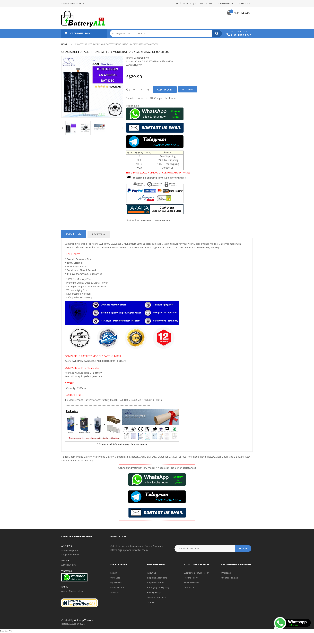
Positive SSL (6, 631)
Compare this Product (165, 98)
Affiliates (114, 592)
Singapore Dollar (71, 3)
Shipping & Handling (157, 577)
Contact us (189, 587)
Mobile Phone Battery (80, 456)
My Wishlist (116, 582)
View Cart (115, 577)
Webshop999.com (83, 620)
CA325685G (164, 456)
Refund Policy (191, 577)
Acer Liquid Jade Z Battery (230, 456)
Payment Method (155, 582)
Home (64, 44)
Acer (142, 456)
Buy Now (187, 89)
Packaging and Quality (158, 587)
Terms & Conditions (156, 597)
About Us (151, 572)
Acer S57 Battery (84, 460)
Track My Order (191, 582)
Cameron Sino (141, 57)
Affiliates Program (229, 577)
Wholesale (226, 572)
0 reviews (146, 220)
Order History (117, 587)
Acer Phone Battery (103, 456)
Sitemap (151, 602)
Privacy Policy (154, 592)
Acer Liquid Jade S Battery (201, 456)
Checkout (244, 3)
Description (73, 233)
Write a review (162, 220)
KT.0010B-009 (178, 456)
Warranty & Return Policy (196, 572)
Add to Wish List (138, 98)
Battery (135, 456)
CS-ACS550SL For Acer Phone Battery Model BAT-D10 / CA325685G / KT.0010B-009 (116, 44)
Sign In (113, 572)
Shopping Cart (226, 3)
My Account (206, 3)
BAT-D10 (151, 456)
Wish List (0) (189, 3)
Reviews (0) (98, 234)
